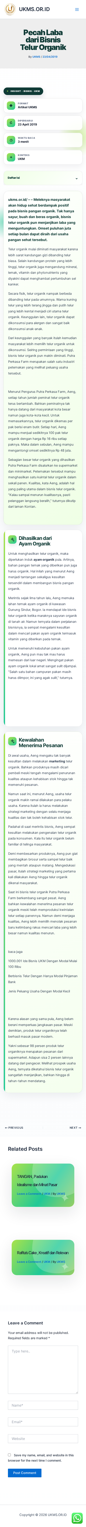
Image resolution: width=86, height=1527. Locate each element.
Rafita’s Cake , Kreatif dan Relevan (42, 1252)
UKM (47, 1193)
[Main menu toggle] (77, 9)
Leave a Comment (29, 1193)
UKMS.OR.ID (34, 9)
